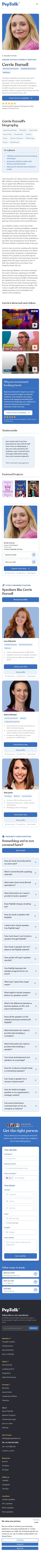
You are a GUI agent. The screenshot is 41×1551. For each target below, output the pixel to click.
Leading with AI (8, 1369)
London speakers (8, 1499)
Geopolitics (6, 1373)
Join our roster (7, 1423)
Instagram (6, 1485)
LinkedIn (5, 1480)
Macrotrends (7, 1365)
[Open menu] (37, 4)
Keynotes (5, 1388)
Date (6, 1214)
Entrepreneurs (7, 1346)
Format (7, 1190)
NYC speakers (7, 1503)
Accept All (20, 1544)
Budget (7, 1227)
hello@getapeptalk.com (11, 1438)
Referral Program (9, 1415)
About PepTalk (7, 1411)
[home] (11, 4)
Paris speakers (7, 1512)
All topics (5, 1466)
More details (9, 1238)
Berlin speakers (8, 1508)
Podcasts (5, 1400)
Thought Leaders (8, 1342)
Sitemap (5, 1428)
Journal (4, 1461)
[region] (20, 452)
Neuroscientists (8, 1350)
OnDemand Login (9, 1419)
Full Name (8, 1154)
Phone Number (10, 1173)
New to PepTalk (8, 1354)
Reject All (20, 1548)
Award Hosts (7, 1392)
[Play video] (34, 325)
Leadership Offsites (9, 1396)
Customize (20, 1540)
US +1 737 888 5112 (8, 1447)
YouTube (5, 1489)
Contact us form (8, 1451)
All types (5, 1470)
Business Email (10, 1164)
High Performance (9, 1377)
